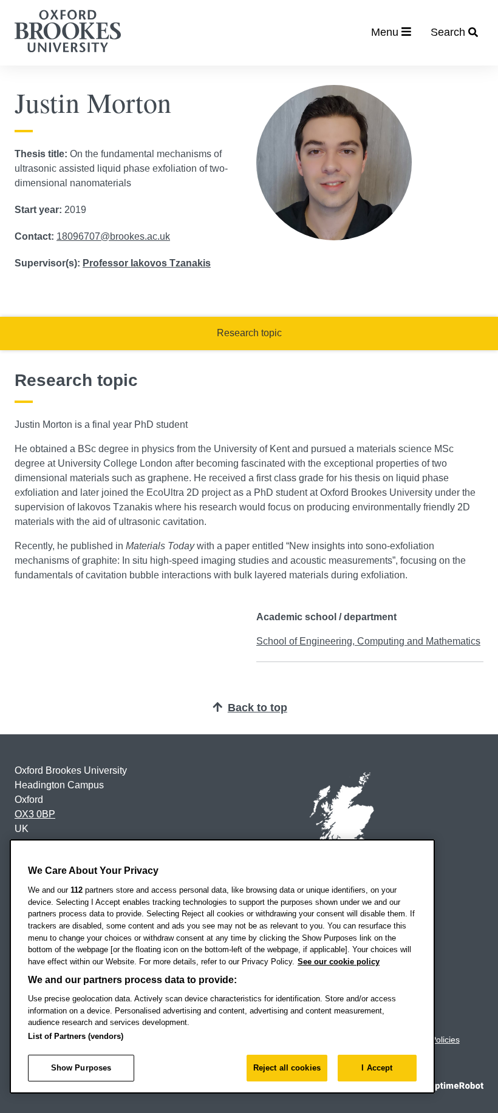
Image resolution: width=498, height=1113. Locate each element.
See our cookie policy (339, 961)
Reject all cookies (287, 1067)
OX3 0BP (35, 814)
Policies (445, 1039)
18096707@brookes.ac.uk (113, 236)
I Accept (376, 1067)
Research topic (249, 333)
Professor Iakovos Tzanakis (147, 263)
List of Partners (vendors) (75, 1036)
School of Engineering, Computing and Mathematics (368, 641)
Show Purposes (81, 1067)
